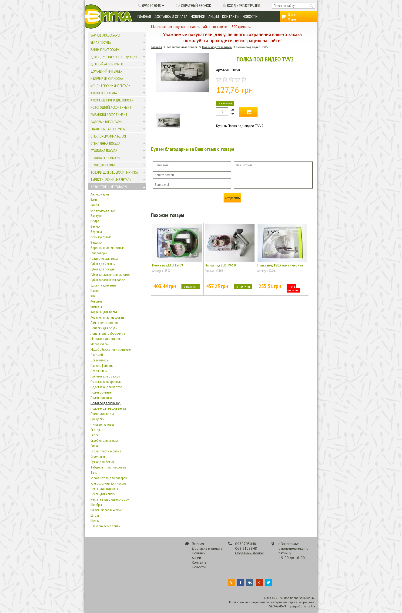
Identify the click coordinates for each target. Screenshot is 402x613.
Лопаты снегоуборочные (107, 333)
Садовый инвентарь (106, 121)
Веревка (96, 231)
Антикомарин (99, 194)
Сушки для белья (102, 461)
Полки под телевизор (105, 403)
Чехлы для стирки (102, 494)
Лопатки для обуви (103, 328)
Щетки (95, 520)
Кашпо (95, 290)
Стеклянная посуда (105, 143)
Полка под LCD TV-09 (167, 265)
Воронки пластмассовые (107, 247)
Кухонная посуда (103, 93)
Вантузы (96, 215)
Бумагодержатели (103, 210)
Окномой (96, 354)
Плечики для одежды (105, 376)
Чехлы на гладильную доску (110, 499)
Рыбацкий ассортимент (108, 114)
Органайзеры (99, 360)
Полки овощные (101, 397)
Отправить (232, 198)
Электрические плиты (105, 526)
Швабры (96, 504)
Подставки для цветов (106, 386)
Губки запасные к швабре (107, 279)
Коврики (96, 301)
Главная (144, 16)
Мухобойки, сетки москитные (110, 349)
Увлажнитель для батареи (108, 477)
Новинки (198, 16)
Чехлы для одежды (104, 488)
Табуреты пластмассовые (108, 467)
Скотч (94, 435)
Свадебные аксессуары (108, 129)
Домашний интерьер (106, 71)
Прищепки (97, 419)
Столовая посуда (103, 150)
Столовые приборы (105, 157)
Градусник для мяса (104, 258)
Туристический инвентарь (110, 179)
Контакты (230, 16)
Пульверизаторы (102, 424)
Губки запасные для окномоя (110, 274)
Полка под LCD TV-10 (220, 265)
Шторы (95, 515)
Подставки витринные (105, 381)
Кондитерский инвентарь (110, 85)
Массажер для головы (105, 338)
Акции (213, 16)
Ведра (94, 221)
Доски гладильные (103, 285)
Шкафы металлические (106, 510)
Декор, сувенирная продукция (113, 56)
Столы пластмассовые (105, 451)
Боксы (94, 204)
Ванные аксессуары (105, 49)
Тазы (93, 472)
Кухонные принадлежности (112, 100)
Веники (95, 226)
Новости (250, 16)
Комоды (96, 306)
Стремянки (97, 456)
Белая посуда (100, 42)
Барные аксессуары (105, 35)
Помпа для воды (102, 413)
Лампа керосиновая (104, 322)
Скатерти (96, 429)
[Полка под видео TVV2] (182, 91)
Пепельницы (98, 370)
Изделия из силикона (106, 78)
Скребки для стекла (104, 440)
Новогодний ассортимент (110, 107)
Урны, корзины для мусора (108, 483)
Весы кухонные (100, 237)
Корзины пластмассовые (107, 317)
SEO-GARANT (278, 606)
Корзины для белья (103, 312)
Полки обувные (101, 392)
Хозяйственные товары (108, 186)
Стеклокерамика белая (108, 136)
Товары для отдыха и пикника (114, 172)
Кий (93, 295)
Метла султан (99, 344)
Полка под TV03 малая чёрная (280, 265)
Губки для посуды (102, 269)
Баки (93, 199)
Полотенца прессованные (108, 408)
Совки (94, 445)
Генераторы (98, 253)
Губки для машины (103, 263)
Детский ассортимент (107, 64)
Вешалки (96, 242)
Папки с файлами (102, 365)
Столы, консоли (102, 165)
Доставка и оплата (171, 16)
